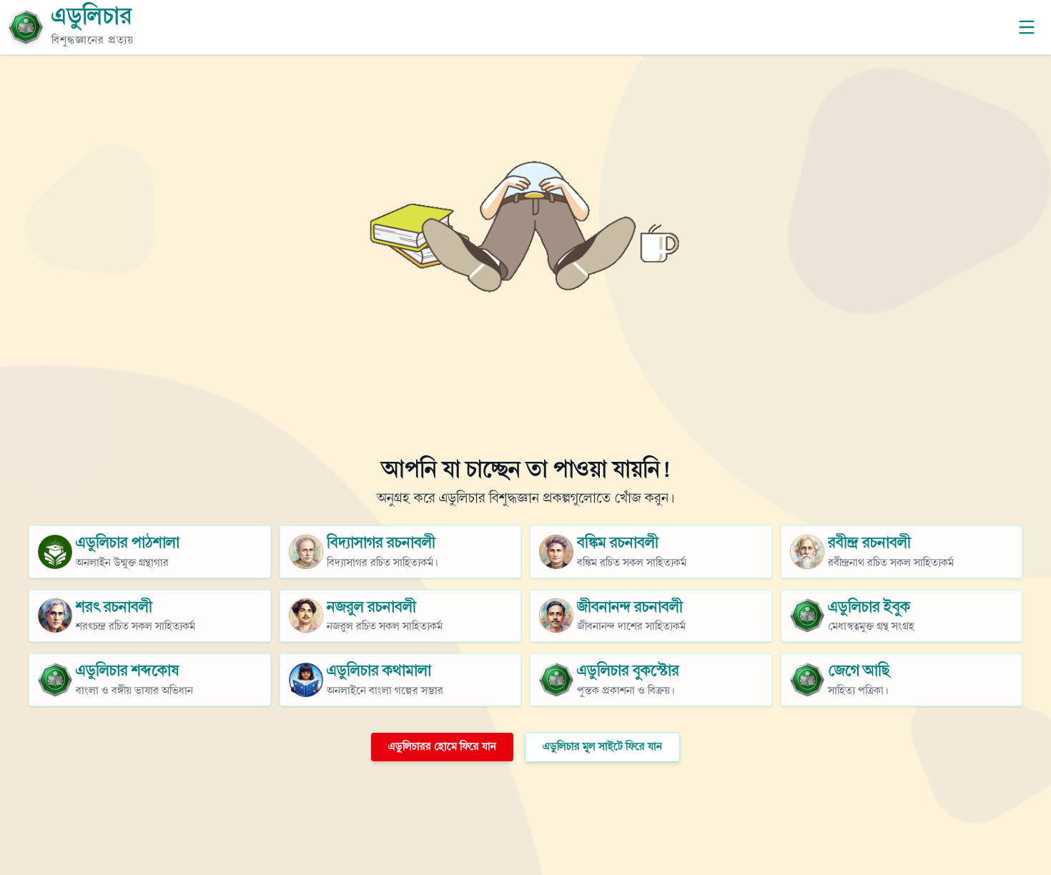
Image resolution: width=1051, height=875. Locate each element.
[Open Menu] (1026, 27)
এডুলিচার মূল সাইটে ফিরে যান (602, 746)
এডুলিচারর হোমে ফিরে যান (442, 746)
